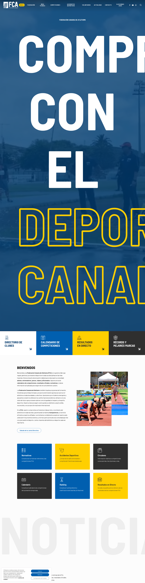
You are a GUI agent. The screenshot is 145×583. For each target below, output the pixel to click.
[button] (29, 430)
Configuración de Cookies (40, 578)
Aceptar (40, 571)
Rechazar (40, 574)
